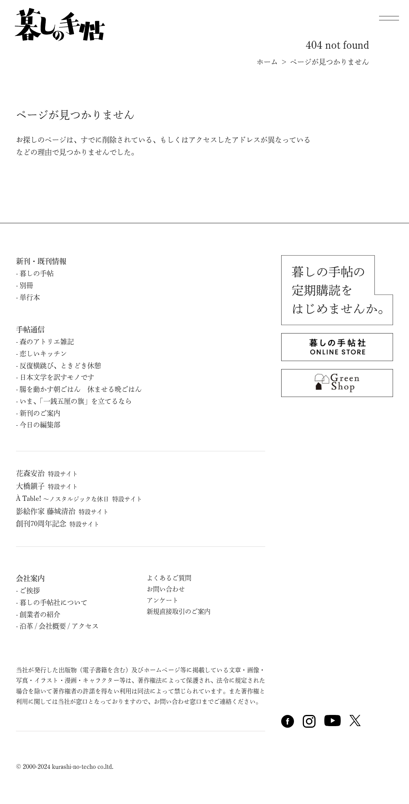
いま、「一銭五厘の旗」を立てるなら (76, 401)
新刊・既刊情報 (41, 261)
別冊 (26, 285)
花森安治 (47, 473)
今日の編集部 (40, 424)
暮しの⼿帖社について (53, 602)
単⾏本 (30, 297)
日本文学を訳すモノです (57, 377)
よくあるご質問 (169, 578)
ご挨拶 (30, 590)
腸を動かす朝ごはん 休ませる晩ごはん (81, 389)
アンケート (163, 600)
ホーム (267, 62)
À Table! (79, 498)
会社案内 (30, 578)
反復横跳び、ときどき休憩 (60, 365)
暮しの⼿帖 (37, 273)
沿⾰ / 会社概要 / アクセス (59, 626)
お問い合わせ (166, 589)
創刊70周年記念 (57, 523)
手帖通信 (30, 329)
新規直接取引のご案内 (178, 611)
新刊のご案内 (40, 413)
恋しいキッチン (43, 353)
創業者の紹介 (40, 614)
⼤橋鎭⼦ (47, 486)
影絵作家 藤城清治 (62, 511)
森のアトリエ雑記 (47, 341)
